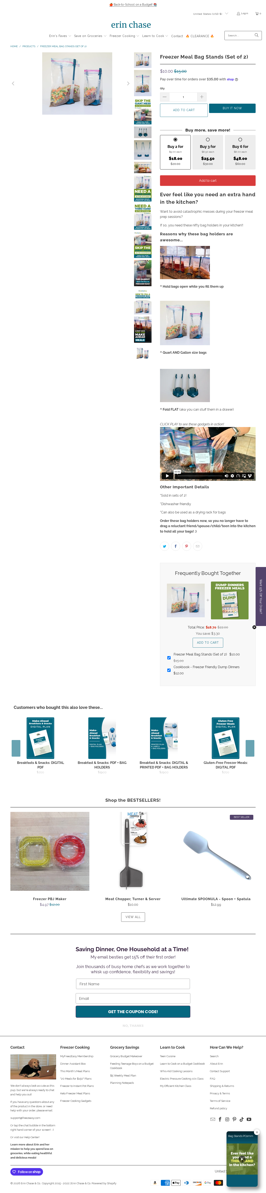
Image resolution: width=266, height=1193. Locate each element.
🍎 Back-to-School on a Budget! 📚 (133, 4)
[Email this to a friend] (197, 546)
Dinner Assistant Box (73, 1063)
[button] (60, 36)
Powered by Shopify (104, 1183)
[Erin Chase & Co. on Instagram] (227, 1119)
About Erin (216, 1063)
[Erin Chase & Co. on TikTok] (242, 1119)
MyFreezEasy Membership (76, 1056)
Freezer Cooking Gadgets (76, 1100)
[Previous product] (16, 748)
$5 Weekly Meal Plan (123, 1075)
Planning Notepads (122, 1082)
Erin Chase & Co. (31, 1183)
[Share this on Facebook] (175, 546)
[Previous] (13, 83)
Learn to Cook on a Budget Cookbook (182, 1063)
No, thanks (133, 1025)
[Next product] (250, 748)
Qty (162, 88)
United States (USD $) (208, 13)
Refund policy (218, 1108)
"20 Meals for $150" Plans (75, 1078)
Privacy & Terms (220, 1093)
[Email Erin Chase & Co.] (213, 1119)
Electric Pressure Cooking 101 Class (181, 1078)
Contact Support (220, 1071)
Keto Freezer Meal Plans (75, 1093)
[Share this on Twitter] (164, 546)
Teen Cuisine (167, 1056)
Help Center (31, 1137)
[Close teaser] (254, 627)
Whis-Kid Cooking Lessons (176, 1071)
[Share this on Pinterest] (186, 546)
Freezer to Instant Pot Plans (77, 1085)
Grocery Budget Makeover (126, 1056)
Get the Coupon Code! (133, 1012)
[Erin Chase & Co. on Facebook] (220, 1119)
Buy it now (232, 108)
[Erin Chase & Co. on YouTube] (249, 1119)
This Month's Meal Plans (75, 1071)
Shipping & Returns (222, 1085)
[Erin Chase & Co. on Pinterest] (235, 1119)
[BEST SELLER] (70, 83)
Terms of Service (220, 1100)
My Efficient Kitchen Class (175, 1085)
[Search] (256, 35)
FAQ (212, 1078)
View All (133, 917)
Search (214, 1056)
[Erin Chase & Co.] (131, 25)
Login (244, 13)
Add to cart (208, 181)
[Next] (128, 83)
